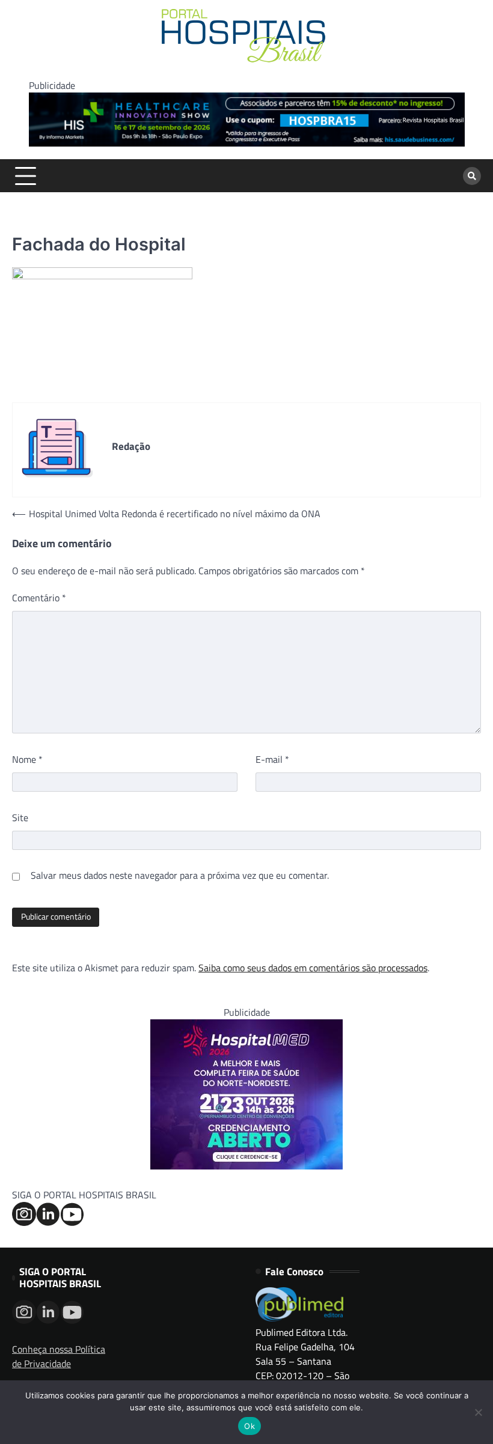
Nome (27, 759)
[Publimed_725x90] (247, 143)
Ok (249, 1426)
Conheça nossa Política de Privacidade (58, 1356)
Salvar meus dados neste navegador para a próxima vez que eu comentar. (180, 875)
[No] (478, 1412)
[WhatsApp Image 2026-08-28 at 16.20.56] (246, 1166)
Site (20, 817)
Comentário (39, 597)
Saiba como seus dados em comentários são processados (312, 967)
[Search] (472, 176)
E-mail (272, 759)
